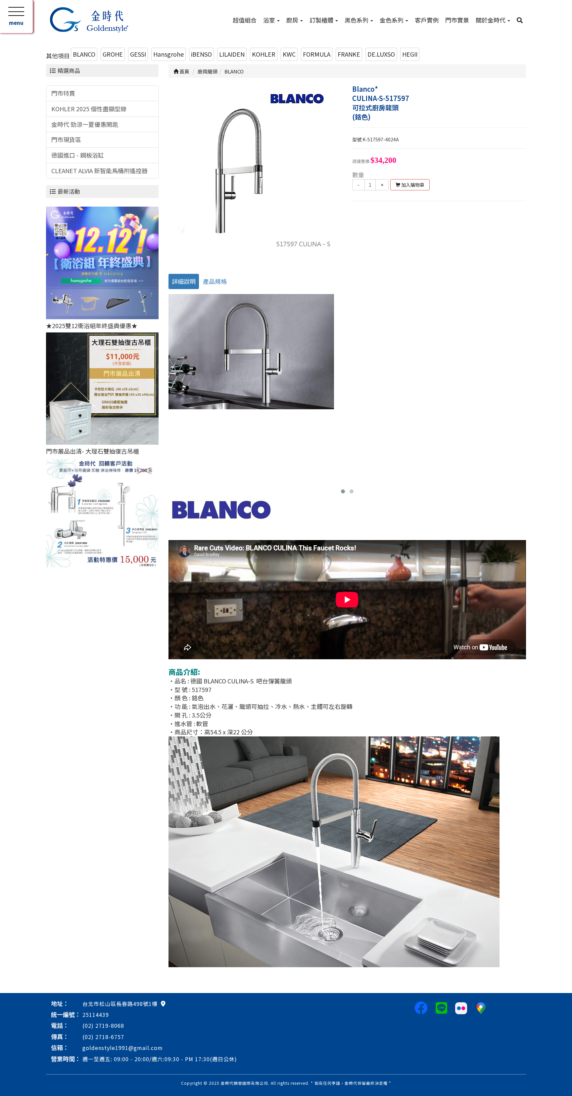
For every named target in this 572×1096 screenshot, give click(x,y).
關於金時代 (491, 20)
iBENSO (201, 54)
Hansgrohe (168, 54)
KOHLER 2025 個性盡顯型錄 (88, 108)
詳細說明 (184, 281)
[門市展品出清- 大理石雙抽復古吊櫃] (102, 387)
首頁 (183, 71)
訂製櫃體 (322, 20)
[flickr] (461, 1007)
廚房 (293, 20)
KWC (289, 54)
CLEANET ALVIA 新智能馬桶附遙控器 (99, 170)
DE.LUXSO (381, 54)
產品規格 (215, 281)
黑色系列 (357, 20)
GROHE (113, 54)
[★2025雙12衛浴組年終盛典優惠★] (102, 262)
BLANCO (84, 54)
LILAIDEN (232, 54)
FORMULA (316, 54)
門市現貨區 (66, 139)
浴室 (269, 20)
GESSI (138, 54)
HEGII (409, 54)
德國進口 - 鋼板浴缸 (77, 155)
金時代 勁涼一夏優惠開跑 (84, 124)
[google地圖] (163, 1003)
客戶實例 (427, 20)
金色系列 (392, 20)
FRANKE (349, 54)
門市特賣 (63, 93)
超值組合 (245, 20)
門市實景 (457, 20)
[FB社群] (421, 1007)
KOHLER (263, 54)
